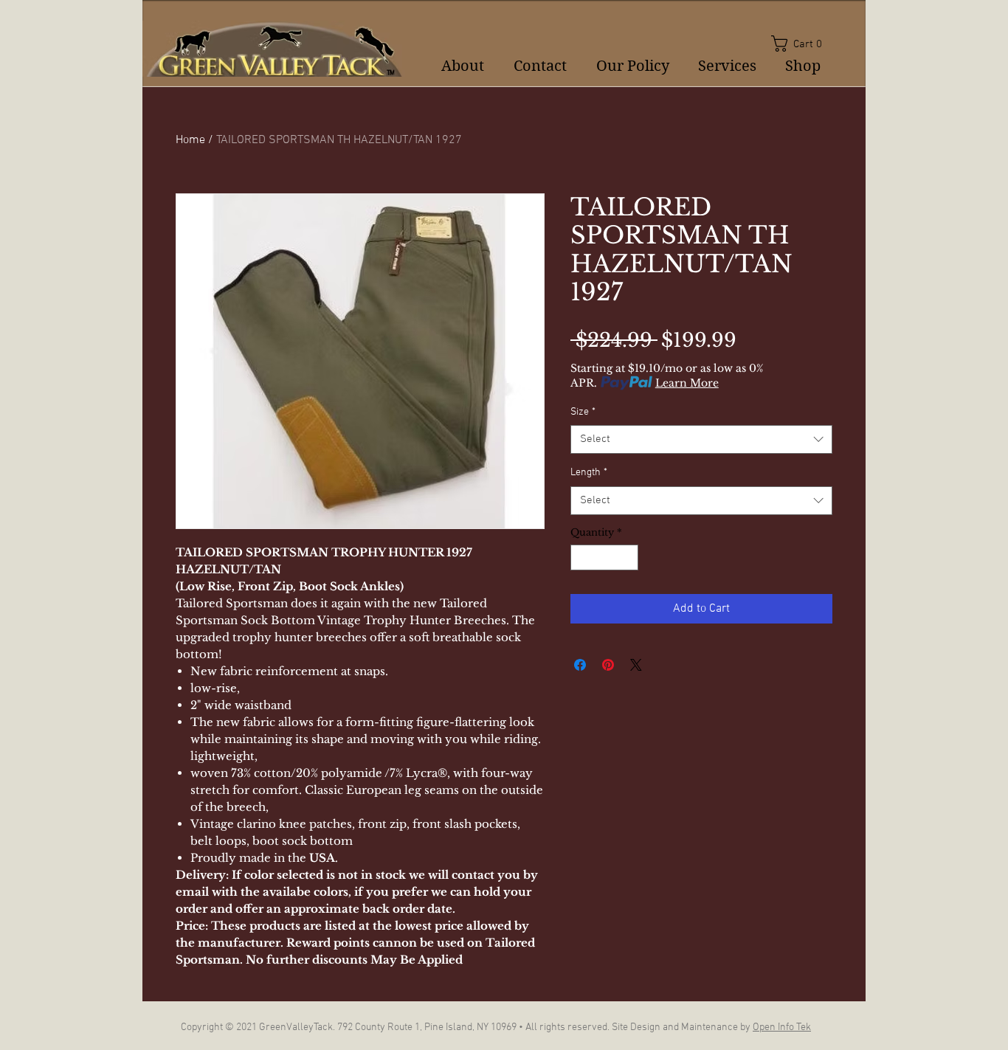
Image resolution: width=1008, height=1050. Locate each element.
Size (583, 412)
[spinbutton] (604, 557)
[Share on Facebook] (580, 665)
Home (190, 140)
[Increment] (628, 557)
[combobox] (701, 439)
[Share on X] (636, 665)
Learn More (687, 383)
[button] (801, 43)
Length (588, 472)
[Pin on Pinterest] (608, 665)
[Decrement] (581, 557)
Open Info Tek (782, 1027)
